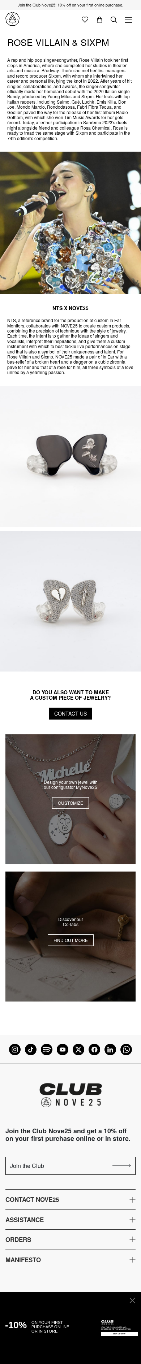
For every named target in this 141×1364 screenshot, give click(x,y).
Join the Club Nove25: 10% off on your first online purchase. (70, 5)
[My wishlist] (85, 19)
